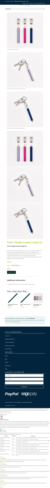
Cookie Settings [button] (3, 413)
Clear (20, 265)
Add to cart (11, 272)
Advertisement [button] (3, 474)
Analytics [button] (2, 468)
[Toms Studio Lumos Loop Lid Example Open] (25, 126)
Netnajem (13, 405)
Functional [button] (2, 457)
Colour (8, 265)
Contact (31, 3)
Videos (23, 3)
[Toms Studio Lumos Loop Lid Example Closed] (25, 87)
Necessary (3, 430)
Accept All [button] (9, 413)
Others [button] (1, 480)
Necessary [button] (2, 428)
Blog (27, 3)
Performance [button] (2, 462)
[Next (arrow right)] (1, 487)
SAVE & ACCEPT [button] (3, 484)
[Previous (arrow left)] (0, 487)
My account (37, 3)
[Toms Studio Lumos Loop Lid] (25, 48)
